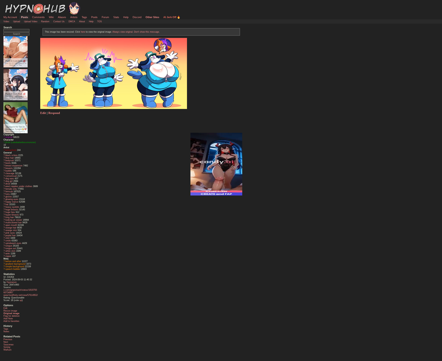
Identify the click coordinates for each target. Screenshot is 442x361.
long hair (9, 217)
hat (6, 204)
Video (6, 21)
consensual (11, 176)
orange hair (10, 227)
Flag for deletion (11, 316)
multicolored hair (13, 222)
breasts (9, 168)
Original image (11, 313)
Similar (6, 347)
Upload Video (30, 21)
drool (7, 183)
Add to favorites (11, 321)
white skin (10, 251)
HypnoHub (13, 4)
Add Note (8, 318)
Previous (7, 339)
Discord (137, 17)
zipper (8, 256)
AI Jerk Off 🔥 (171, 17)
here (83, 32)
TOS (99, 21)
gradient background (15, 264)
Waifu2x (7, 349)
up (21, 300)
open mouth (11, 225)
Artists (74, 17)
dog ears (9, 178)
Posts (24, 17)
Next (5, 342)
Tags (84, 17)
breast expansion (13, 165)
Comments (38, 17)
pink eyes (10, 233)
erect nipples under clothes (18, 186)
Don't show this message (146, 32)
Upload (16, 21)
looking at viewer (13, 220)
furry (7, 194)
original (8, 137)
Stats (116, 17)
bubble (8, 170)
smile (8, 240)
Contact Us (59, 21)
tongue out (10, 248)
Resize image (10, 310)
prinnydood (10, 150)
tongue (8, 245)
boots (8, 163)
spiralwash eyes (13, 243)
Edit (5, 308)
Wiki (51, 17)
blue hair (9, 158)
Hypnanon (12, 282)
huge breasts (11, 209)
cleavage (9, 173)
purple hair (10, 235)
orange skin (11, 230)
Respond (54, 113)
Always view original (122, 32)
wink (7, 253)
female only (11, 189)
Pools (94, 17)
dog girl (9, 181)
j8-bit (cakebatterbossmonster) (20, 142)
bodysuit (9, 160)
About (82, 21)
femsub (9, 191)
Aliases (62, 17)
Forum (105, 17)
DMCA (72, 21)
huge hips (10, 212)
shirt (7, 238)
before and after (13, 261)
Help (125, 17)
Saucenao (8, 344)
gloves (8, 196)
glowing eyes (11, 199)
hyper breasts (12, 214)
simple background (14, 266)
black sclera (11, 155)
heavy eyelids (12, 207)
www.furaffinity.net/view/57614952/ (20, 295)
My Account (10, 17)
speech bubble (12, 269)
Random (45, 21)
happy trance (11, 201)
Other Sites (152, 17)
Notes (6, 331)
